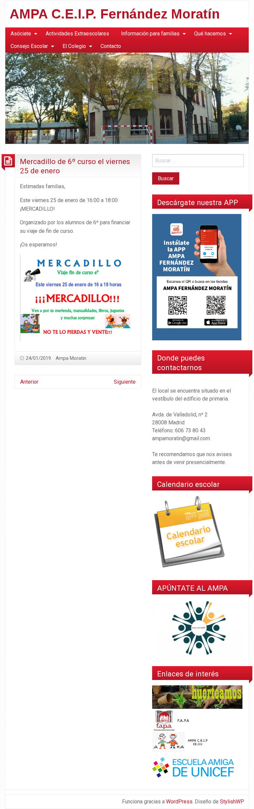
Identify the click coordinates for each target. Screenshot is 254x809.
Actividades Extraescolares (77, 33)
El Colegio (74, 46)
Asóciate (21, 33)
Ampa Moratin (71, 358)
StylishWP (232, 801)
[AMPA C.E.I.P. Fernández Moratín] (127, 98)
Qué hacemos (210, 33)
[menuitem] (22, 33)
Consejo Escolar (29, 46)
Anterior (29, 382)
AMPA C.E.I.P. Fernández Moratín (115, 14)
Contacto (111, 46)
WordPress (179, 801)
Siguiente (125, 382)
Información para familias (150, 33)
